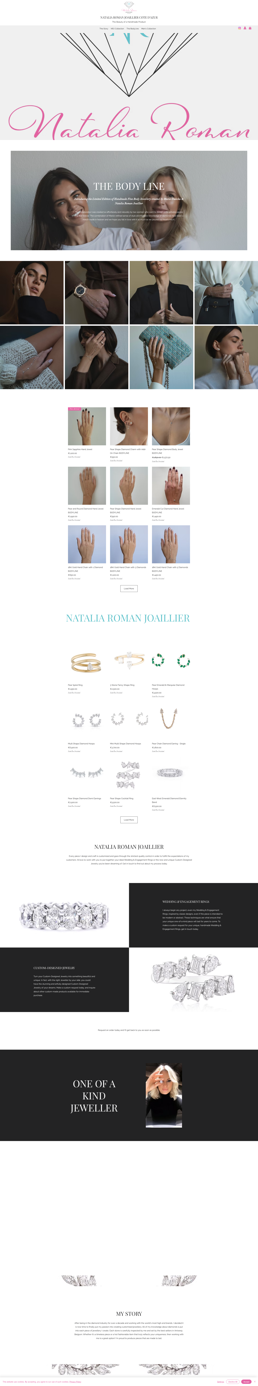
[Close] (254, 1382)
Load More (129, 588)
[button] (250, 27)
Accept (246, 1381)
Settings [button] (220, 1381)
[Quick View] (129, 426)
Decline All (232, 1381)
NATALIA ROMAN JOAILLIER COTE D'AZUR (129, 17)
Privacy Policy (75, 1381)
